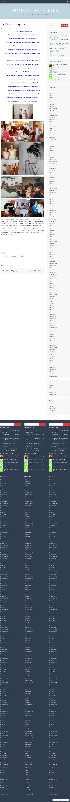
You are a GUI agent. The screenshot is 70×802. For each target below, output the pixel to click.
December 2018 (53, 294)
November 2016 (53, 349)
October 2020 (53, 245)
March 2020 (52, 261)
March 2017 (52, 340)
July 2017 (52, 332)
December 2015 (53, 371)
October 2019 (53, 272)
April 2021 (52, 232)
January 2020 (53, 265)
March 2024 (52, 155)
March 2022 (52, 208)
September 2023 (53, 168)
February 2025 (53, 130)
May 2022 (52, 203)
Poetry (51, 387)
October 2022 (53, 192)
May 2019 (52, 283)
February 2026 (53, 104)
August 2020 (53, 250)
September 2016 (53, 354)
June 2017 (52, 334)
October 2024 (53, 139)
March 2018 (52, 314)
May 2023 (52, 177)
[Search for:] (55, 25)
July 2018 (52, 305)
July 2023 (52, 172)
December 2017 (53, 320)
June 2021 (52, 228)
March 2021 (52, 234)
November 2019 (53, 270)
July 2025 (52, 119)
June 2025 (52, 121)
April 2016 (52, 365)
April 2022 (52, 206)
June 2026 (52, 95)
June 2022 (52, 201)
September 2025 (53, 115)
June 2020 (52, 254)
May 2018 (52, 309)
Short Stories (5, 265)
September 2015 (53, 376)
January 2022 (53, 212)
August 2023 (52, 170)
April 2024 (52, 152)
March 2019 (52, 287)
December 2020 (53, 241)
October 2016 (53, 351)
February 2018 (53, 316)
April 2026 (52, 99)
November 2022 (53, 190)
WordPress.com (53, 412)
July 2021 (52, 225)
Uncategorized (53, 394)
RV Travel (52, 390)
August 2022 (52, 197)
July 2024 (52, 146)
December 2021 (53, 214)
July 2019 (52, 279)
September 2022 (53, 194)
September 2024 (53, 141)
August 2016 (53, 356)
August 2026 (53, 91)
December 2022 (53, 188)
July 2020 (52, 252)
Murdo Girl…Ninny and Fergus (35, 271)
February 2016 (53, 369)
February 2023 (53, 183)
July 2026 (52, 93)
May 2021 (52, 230)
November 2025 (53, 110)
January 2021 (53, 239)
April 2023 (52, 179)
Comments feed (53, 410)
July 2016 (52, 358)
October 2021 (53, 219)
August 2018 (53, 303)
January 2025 (53, 133)
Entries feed (52, 408)
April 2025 (52, 126)
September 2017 (53, 327)
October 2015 (53, 374)
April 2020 (52, 259)
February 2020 (53, 263)
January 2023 (53, 186)
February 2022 (53, 210)
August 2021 (52, 223)
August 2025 (52, 117)
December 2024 (53, 135)
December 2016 (53, 347)
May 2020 (52, 256)
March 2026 (52, 102)
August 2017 (52, 329)
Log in (51, 406)
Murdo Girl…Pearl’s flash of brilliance (11, 271)
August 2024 (52, 144)
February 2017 (53, 343)
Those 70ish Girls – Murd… (15, 466)
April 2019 (52, 285)
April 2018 (52, 312)
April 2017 (52, 338)
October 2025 (53, 113)
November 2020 (53, 243)
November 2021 (53, 217)
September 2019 (53, 274)
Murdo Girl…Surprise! (13, 24)
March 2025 (52, 128)
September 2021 (53, 221)
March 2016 (52, 367)
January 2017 (53, 345)
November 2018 (53, 296)
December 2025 (53, 108)
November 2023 (53, 164)
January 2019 (53, 292)
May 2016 (52, 363)
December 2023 (53, 161)
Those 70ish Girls (35, 10)
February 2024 (53, 157)
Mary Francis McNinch (13, 28)
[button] (15, 131)
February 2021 (53, 236)
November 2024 (53, 137)
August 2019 (53, 276)
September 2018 (53, 301)
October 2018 (53, 298)
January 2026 (53, 106)
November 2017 (53, 323)
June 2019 (52, 281)
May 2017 (52, 336)
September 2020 (53, 248)
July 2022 (52, 199)
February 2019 (53, 290)
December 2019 (53, 267)
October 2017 (53, 325)
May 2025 (52, 124)
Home (3, 1)
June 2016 (52, 360)
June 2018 (52, 307)
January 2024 (53, 159)
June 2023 (52, 175)
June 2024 (52, 148)
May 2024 (52, 150)
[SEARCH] (67, 1)
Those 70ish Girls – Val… (15, 459)
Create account (53, 404)
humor (51, 385)
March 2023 (52, 181)
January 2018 (53, 318)
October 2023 (53, 166)
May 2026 (52, 97)
